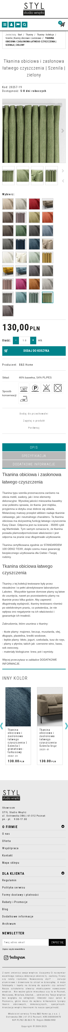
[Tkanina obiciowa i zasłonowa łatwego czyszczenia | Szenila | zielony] (47, 297)
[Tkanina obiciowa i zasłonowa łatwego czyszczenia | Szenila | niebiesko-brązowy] (34, 270)
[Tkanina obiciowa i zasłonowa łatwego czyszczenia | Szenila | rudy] (34, 284)
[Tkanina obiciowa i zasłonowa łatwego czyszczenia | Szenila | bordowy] (34, 204)
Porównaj (33, 427)
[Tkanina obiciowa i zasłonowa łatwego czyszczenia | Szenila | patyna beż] (47, 270)
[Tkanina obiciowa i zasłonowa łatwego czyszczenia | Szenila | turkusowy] (21, 297)
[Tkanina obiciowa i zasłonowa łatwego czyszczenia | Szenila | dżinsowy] (47, 230)
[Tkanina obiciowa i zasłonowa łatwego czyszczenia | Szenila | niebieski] (21, 270)
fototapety (7, 985)
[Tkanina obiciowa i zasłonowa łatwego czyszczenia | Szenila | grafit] (8, 244)
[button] (34, 447)
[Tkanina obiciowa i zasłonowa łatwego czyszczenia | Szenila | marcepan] (21, 257)
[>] (66, 726)
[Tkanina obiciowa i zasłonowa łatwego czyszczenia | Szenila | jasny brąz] (47, 244)
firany (62, 976)
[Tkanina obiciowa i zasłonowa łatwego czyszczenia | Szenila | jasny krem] (8, 257)
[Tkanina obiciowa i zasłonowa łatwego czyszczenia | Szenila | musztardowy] (8, 270)
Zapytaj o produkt (34, 420)
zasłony (53, 976)
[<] (1, 726)
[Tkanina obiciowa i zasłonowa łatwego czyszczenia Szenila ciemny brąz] (8, 217)
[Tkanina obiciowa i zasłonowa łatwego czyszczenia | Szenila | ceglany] (47, 217)
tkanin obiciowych (14, 1004)
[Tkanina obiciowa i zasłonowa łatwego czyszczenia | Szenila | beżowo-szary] (21, 204)
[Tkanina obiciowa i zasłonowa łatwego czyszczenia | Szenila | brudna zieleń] (34, 217)
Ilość (6, 340)
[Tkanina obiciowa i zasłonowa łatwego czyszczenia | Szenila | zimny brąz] (8, 310)
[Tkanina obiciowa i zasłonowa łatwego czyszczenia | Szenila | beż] (8, 204)
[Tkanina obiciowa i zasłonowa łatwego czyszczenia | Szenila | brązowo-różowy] (21, 217)
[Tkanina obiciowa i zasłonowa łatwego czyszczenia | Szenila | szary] (8, 297)
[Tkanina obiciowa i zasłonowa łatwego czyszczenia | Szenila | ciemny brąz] (8, 230)
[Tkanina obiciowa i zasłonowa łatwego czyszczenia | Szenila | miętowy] (34, 257)
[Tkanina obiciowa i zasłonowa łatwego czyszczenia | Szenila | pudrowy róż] (8, 284)
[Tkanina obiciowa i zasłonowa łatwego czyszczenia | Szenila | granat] (21, 244)
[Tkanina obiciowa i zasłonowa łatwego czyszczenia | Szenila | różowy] (21, 284)
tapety (20, 985)
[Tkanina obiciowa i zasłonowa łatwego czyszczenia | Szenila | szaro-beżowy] (47, 284)
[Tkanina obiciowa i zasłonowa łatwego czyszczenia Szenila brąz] (47, 204)
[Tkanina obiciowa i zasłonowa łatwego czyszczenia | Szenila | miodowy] (47, 257)
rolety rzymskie (17, 979)
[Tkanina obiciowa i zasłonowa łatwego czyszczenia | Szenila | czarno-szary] (34, 230)
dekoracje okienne (35, 976)
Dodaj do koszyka (36, 351)
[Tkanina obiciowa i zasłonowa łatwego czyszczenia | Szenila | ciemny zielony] (21, 230)
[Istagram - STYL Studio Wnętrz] (14, 957)
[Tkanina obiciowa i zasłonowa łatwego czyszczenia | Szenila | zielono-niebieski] (34, 297)
